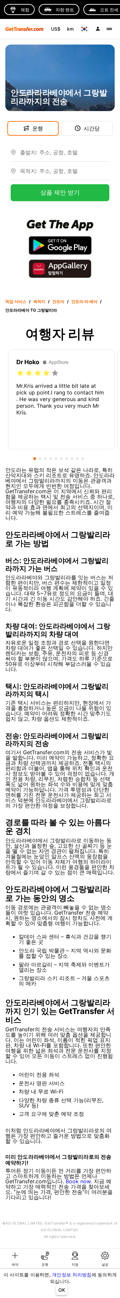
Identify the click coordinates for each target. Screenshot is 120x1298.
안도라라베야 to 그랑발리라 (31, 310)
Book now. (79, 1181)
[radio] (20, 373)
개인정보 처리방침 (71, 1274)
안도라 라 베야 (84, 301)
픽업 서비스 (15, 301)
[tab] (15, 1258)
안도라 (58, 301)
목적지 (39, 301)
